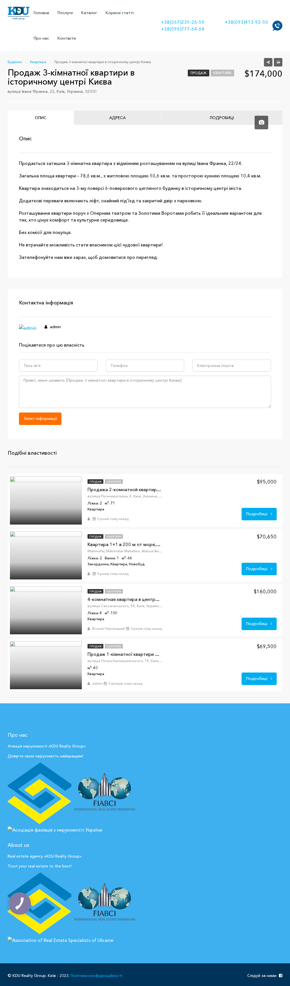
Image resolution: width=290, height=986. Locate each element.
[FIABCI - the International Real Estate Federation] (104, 793)
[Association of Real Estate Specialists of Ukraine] (60, 939)
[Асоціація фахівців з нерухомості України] (55, 829)
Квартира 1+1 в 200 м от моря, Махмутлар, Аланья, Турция (124, 544)
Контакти (66, 38)
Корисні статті (120, 12)
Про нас (41, 38)
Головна (41, 12)
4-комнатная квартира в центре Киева (124, 599)
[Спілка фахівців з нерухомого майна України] (39, 793)
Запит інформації (40, 418)
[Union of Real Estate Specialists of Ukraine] (39, 903)
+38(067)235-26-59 (182, 22)
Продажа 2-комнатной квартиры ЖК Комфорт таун (124, 489)
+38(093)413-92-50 (246, 22)
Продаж (198, 73)
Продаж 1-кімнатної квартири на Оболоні (124, 654)
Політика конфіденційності (96, 975)
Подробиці (257, 513)
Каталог (89, 12)
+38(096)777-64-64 (182, 29)
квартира (222, 73)
